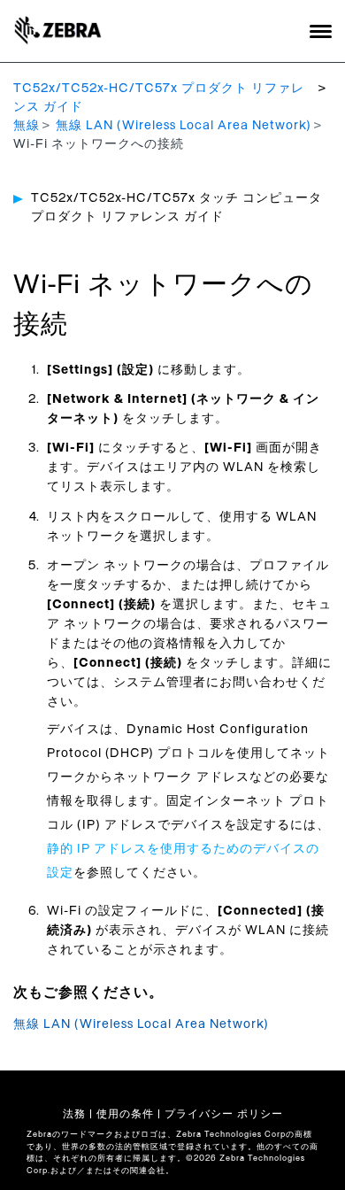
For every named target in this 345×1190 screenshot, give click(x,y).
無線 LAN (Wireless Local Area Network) (183, 126)
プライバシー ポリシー (224, 1114)
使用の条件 (125, 1114)
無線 (26, 126)
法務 (74, 1114)
